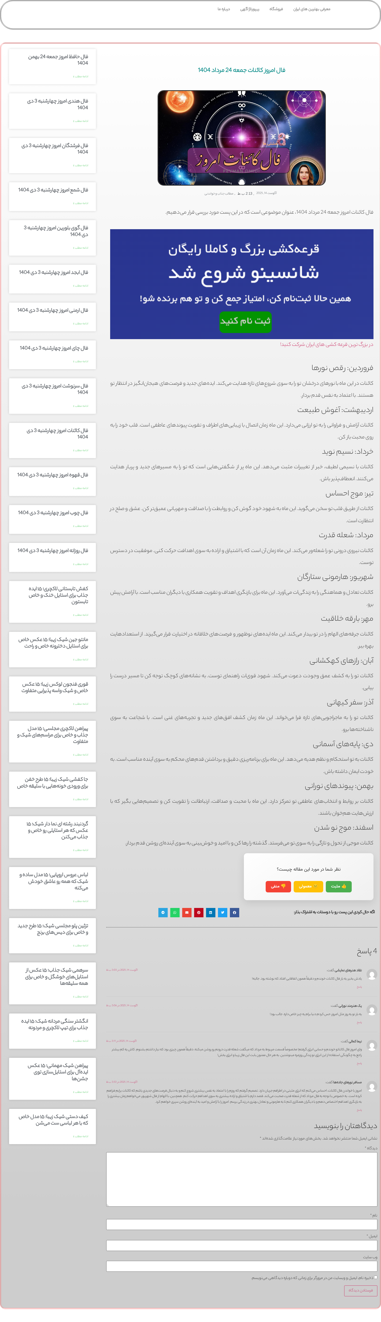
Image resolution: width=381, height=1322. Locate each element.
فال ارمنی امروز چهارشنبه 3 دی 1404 (52, 311)
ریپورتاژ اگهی (249, 9)
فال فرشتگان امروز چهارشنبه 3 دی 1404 (55, 149)
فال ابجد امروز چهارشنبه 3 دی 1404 (53, 273)
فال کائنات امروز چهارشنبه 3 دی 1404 (57, 434)
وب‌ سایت (370, 1258)
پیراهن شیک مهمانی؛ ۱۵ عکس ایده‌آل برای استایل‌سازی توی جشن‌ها (58, 1072)
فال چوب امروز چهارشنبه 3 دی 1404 (53, 513)
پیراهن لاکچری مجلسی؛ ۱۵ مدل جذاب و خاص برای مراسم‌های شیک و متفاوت (52, 735)
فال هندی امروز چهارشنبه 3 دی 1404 (57, 104)
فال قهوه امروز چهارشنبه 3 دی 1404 (52, 475)
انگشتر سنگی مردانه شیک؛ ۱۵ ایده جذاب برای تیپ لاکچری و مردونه (54, 1025)
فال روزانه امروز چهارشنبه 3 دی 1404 (53, 551)
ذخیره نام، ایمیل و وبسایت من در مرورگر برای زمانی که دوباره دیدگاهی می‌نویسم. (312, 1278)
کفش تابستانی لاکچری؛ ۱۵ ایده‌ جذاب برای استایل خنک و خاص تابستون (58, 595)
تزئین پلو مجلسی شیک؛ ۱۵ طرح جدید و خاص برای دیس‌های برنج (53, 929)
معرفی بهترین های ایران (311, 9)
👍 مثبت (339, 886)
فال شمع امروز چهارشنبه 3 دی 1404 (53, 190)
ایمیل (371, 1237)
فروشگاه (276, 9)
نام (373, 1216)
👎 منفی (278, 886)
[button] (234, 912)
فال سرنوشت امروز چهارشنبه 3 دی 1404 (55, 389)
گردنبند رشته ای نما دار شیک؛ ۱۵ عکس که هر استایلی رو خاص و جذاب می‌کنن (57, 831)
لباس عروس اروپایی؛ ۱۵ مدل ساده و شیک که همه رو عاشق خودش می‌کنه (53, 881)
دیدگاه (371, 1149)
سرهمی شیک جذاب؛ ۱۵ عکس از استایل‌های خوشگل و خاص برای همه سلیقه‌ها (56, 977)
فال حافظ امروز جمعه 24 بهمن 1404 (58, 60)
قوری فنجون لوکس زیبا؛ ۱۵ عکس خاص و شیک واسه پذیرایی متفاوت (55, 688)
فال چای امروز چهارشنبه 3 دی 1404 (54, 349)
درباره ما (224, 9)
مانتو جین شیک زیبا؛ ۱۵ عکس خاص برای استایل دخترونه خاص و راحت (53, 643)
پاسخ (359, 987)
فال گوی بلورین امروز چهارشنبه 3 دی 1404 (56, 231)
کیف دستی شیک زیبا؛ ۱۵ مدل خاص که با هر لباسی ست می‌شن (53, 1120)
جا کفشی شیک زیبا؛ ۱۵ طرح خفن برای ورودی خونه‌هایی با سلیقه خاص (52, 783)
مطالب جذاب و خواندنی (218, 194)
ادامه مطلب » (80, 76)
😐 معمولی (308, 886)
